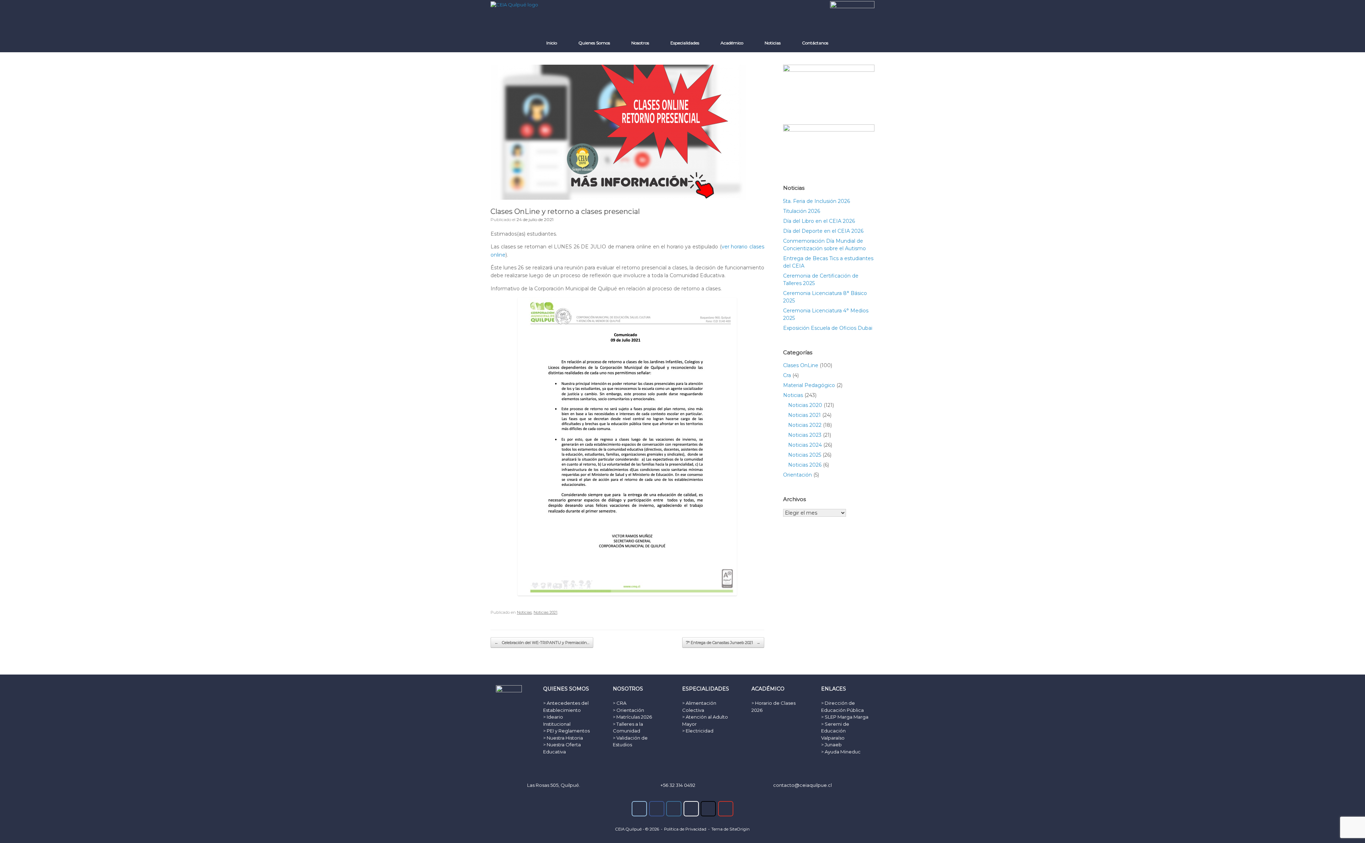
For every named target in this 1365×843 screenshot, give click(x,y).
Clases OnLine (800, 365)
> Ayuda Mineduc (841, 752)
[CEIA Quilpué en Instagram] (673, 808)
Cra (787, 375)
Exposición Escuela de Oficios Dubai (827, 328)
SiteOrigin (739, 829)
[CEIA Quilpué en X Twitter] (708, 808)
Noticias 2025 (804, 455)
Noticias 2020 (805, 405)
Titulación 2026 (801, 211)
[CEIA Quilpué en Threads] (691, 808)
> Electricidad (697, 731)
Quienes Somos (594, 42)
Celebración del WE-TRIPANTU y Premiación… (541, 642)
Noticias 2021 (545, 612)
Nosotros (640, 42)
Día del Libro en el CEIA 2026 (819, 221)
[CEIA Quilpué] (514, 4)
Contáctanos (815, 42)
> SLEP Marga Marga (844, 717)
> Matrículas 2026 (632, 717)
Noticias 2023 (804, 435)
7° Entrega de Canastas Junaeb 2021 (723, 642)
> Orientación (628, 710)
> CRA (619, 703)
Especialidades (684, 42)
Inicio (551, 42)
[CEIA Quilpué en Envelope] (639, 808)
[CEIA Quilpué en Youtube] (725, 808)
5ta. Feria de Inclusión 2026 (816, 201)
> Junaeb (831, 744)
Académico (732, 42)
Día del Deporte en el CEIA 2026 (823, 231)
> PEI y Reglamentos (566, 731)
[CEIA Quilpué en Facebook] (656, 808)
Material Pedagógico (809, 385)
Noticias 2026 (804, 465)
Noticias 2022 (804, 425)
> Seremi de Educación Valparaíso (835, 731)
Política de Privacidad (685, 829)
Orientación (797, 475)
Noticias (773, 42)
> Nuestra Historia (563, 738)
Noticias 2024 (805, 445)
